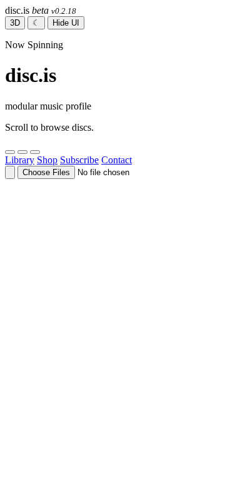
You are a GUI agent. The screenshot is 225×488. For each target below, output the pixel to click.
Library (19, 160)
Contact (116, 160)
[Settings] (10, 172)
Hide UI (65, 23)
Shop (47, 160)
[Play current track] (23, 152)
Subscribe (79, 160)
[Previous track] (10, 152)
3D (15, 23)
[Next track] (35, 152)
